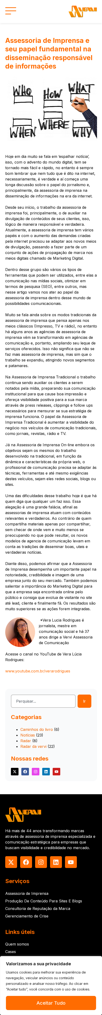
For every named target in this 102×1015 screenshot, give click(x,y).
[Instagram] (35, 771)
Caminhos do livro (36, 729)
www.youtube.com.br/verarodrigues (37, 671)
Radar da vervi (33, 746)
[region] (51, 985)
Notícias (27, 735)
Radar (25, 740)
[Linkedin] (46, 771)
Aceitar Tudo (51, 1003)
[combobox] (43, 701)
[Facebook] (25, 771)
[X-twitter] (15, 771)
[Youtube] (56, 771)
